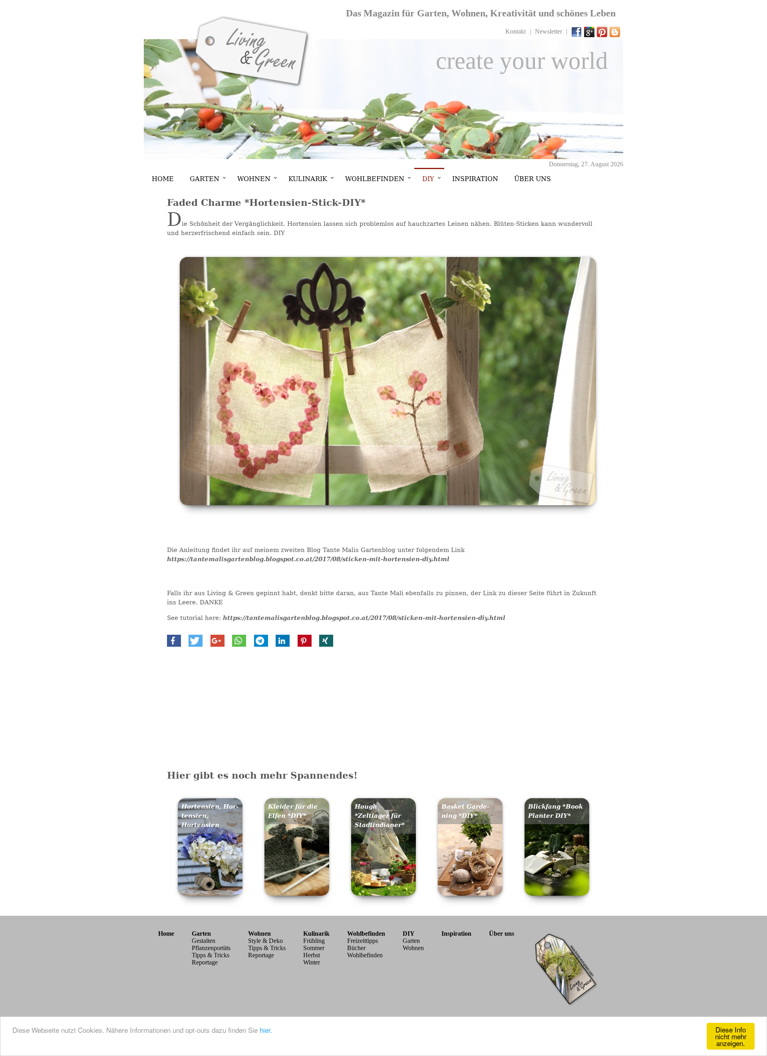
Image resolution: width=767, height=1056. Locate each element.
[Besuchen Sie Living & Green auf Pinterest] (602, 31)
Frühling (314, 940)
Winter (311, 962)
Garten (204, 179)
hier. (266, 1030)
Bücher (356, 947)
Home (163, 179)
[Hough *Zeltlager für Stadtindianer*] (383, 893)
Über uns (532, 179)
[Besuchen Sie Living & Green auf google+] (589, 31)
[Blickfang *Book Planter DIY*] (557, 893)
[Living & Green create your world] (252, 85)
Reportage (205, 962)
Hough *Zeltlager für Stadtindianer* (380, 816)
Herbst (311, 955)
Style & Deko (265, 940)
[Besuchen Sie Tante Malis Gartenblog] (615, 31)
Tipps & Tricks (210, 955)
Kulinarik (307, 179)
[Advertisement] (383, 707)
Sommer (313, 947)
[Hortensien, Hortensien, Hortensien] (210, 893)
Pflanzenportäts (211, 947)
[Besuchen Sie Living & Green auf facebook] (576, 31)
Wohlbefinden (374, 179)
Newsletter (548, 31)
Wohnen (253, 179)
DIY (428, 179)
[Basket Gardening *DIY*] (470, 893)
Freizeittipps (362, 940)
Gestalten (203, 940)
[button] (174, 641)
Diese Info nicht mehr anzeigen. (731, 1036)
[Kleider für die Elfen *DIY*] (297, 893)
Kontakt (515, 31)
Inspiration (475, 179)
